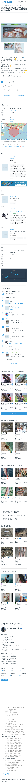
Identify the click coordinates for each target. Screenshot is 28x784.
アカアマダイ (17, 110)
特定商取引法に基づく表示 (12, 729)
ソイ (14, 169)
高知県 (15, 753)
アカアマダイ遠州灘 (19, 146)
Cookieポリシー (9, 723)
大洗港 (7, 767)
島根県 (20, 750)
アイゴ (12, 176)
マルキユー (13, 156)
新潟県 (16, 743)
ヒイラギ (12, 174)
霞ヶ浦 (13, 762)
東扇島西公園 (20, 760)
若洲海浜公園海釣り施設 (11, 765)
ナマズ (12, 166)
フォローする (4, 679)
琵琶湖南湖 (8, 762)
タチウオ (21, 217)
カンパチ (12, 173)
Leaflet (9, 139)
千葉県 (19, 742)
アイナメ (20, 169)
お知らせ (12, 734)
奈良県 (7, 750)
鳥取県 (16, 750)
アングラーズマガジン (10, 714)
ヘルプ (7, 719)
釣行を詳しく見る (14, 363)
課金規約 (21, 729)
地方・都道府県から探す (11, 709)
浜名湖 (17, 762)
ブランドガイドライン (10, 732)
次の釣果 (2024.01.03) (21, 96)
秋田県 (7, 740)
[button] (3, 125)
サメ (18, 223)
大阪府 (15, 748)
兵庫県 (19, 748)
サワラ (17, 215)
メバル (22, 165)
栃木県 (7, 742)
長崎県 (11, 755)
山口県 (15, 751)
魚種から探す (8, 711)
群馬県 (11, 742)
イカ (11, 215)
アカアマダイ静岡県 (6, 146)
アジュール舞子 (9, 770)
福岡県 (19, 753)
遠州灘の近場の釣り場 (10, 519)
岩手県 (15, 738)
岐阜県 (7, 747)
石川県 (7, 745)
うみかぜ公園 (13, 760)
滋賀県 (7, 748)
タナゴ (19, 176)
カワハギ (24, 171)
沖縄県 (16, 756)
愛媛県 (11, 753)
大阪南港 (7, 768)
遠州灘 (12, 121)
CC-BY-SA (25, 139)
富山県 (20, 743)
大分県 (19, 755)
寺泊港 (20, 765)
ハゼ (11, 169)
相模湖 (7, 760)
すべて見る (14, 413)
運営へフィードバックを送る (12, 715)
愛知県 (15, 747)
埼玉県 (15, 742)
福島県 (15, 740)
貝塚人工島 (17, 767)
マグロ (12, 223)
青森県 (11, 738)
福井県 (11, 745)
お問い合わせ (20, 732)
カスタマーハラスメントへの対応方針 (14, 724)
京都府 (11, 748)
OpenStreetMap (15, 139)
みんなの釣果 (13, 707)
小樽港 (15, 770)
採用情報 (22, 734)
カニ (11, 178)
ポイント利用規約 (9, 728)
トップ (7, 707)
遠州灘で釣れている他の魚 (11, 512)
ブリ (14, 215)
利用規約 (12, 719)
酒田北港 (12, 767)
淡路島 (7, 764)
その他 (12, 158)
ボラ (14, 171)
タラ (15, 223)
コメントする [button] (22, 90)
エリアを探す (20, 707)
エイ (25, 222)
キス (24, 168)
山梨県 (15, 745)
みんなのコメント (9, 86)
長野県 (19, 745)
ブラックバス (13, 165)
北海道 (7, 738)
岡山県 (7, 751)
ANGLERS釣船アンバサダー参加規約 (14, 731)
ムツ (16, 174)
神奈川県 (12, 743)
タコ (24, 169)
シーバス (18, 165)
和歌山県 (12, 750)
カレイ (16, 173)
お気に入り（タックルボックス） (13, 712)
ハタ (14, 218)
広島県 (11, 751)
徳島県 (19, 751)
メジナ (20, 171)
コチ (21, 168)
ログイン (19, 714)
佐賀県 (7, 755)
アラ (20, 223)
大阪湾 (21, 762)
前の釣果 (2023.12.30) (7, 96)
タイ (11, 110)
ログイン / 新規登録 (18, 2)
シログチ (17, 220)
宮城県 (19, 738)
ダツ (17, 171)
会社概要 (17, 734)
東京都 (7, 743)
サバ (17, 169)
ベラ (22, 174)
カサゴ (15, 168)
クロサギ (23, 176)
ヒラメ (12, 168)
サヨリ (19, 174)
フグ (25, 174)
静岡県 (12, 119)
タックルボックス (17, 711)
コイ (18, 168)
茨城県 (19, 740)
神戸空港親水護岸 (14, 764)
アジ (23, 166)
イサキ (19, 222)
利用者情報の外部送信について (13, 726)
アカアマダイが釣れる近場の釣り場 (14, 515)
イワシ (15, 222)
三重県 (19, 747)
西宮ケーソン (14, 768)
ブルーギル (16, 166)
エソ (11, 171)
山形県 (11, 740)
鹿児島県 (12, 756)
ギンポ (15, 176)
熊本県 (15, 755)
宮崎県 (7, 756)
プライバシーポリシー (10, 721)
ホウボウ (20, 173)
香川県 (7, 753)
